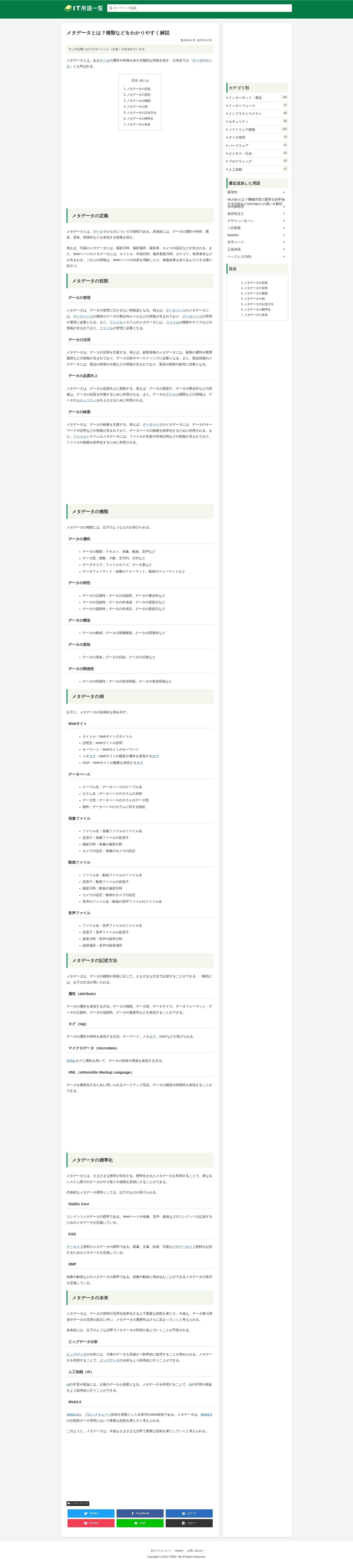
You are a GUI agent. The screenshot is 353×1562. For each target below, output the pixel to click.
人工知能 (258, 169)
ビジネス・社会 (258, 153)
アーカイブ (75, 1247)
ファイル (116, 322)
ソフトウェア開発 (258, 129)
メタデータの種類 (138, 100)
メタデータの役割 (138, 94)
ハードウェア (258, 145)
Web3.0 (72, 1414)
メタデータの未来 (138, 124)
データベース (176, 310)
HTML (71, 1061)
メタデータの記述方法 (141, 112)
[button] (189, 1523)
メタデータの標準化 (140, 118)
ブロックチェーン (98, 1414)
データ (105, 60)
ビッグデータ (76, 1354)
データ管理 (258, 137)
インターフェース (79, 1503)
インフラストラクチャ (258, 113)
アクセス (172, 394)
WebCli (179, 1550)
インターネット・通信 (258, 97)
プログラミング (258, 161)
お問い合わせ (195, 1550)
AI (68, 1384)
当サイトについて (161, 1550)
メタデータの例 (137, 106)
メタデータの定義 (138, 88)
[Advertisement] (140, 172)
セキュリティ (86, 400)
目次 (134, 80)
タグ (92, 756)
